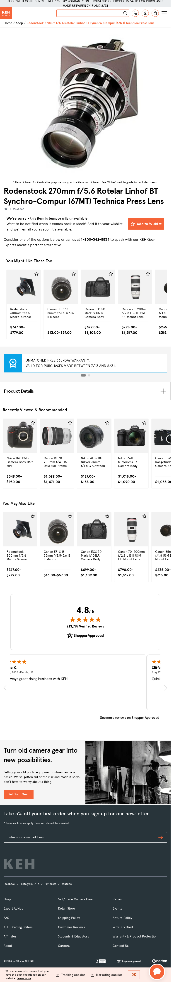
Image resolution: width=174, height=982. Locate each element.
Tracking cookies (73, 975)
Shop (19, 23)
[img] (85, 619)
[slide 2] (89, 375)
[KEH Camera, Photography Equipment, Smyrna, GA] (101, 961)
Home (8, 23)
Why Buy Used (123, 927)
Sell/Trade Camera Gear (75, 899)
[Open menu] (164, 13)
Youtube (67, 883)
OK (134, 975)
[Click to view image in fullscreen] (85, 103)
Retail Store (66, 908)
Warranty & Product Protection (135, 936)
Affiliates (10, 936)
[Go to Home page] (6, 13)
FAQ (6, 918)
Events (117, 908)
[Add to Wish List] (36, 274)
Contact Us (120, 946)
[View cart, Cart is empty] (155, 13)
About (8, 946)
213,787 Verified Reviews (85, 626)
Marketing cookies (109, 975)
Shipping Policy (69, 918)
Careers (64, 946)
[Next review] (166, 688)
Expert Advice (13, 908)
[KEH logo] (19, 864)
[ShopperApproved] (128, 961)
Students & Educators (73, 936)
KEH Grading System (18, 927)
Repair (117, 899)
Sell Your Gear (18, 794)
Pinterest (50, 883)
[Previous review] (5, 688)
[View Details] (24, 296)
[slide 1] (83, 375)
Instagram (26, 883)
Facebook (9, 883)
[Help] (135, 13)
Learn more (24, 978)
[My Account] (145, 13)
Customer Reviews (71, 927)
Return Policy (122, 918)
